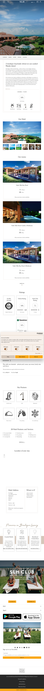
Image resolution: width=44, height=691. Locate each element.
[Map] (22, 472)
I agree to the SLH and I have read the (16, 655)
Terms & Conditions (14, 655)
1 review (35, 312)
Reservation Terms (22, 686)
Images (10, 57)
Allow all (36, 356)
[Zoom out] (4, 457)
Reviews (19, 57)
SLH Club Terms (22, 684)
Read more (8, 88)
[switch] (16, 349)
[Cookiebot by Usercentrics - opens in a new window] (38, 333)
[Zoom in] (4, 455)
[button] (25, 142)
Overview (5, 57)
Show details (37, 353)
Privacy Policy (27, 655)
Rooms (14, 57)
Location (25, 57)
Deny (8, 356)
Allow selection (22, 356)
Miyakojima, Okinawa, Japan (22, 49)
